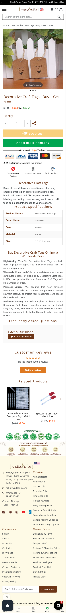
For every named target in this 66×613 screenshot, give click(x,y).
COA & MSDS (39, 571)
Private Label (39, 576)
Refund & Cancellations (45, 552)
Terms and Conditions (44, 557)
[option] (18, 405)
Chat (47, 611)
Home (6, 25)
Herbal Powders (41, 500)
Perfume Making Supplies (46, 524)
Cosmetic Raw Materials (45, 510)
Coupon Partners (11, 567)
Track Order (8, 557)
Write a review (33, 370)
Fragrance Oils (40, 495)
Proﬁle (61, 611)
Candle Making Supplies (45, 519)
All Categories (40, 476)
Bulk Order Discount (43, 538)
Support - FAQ (40, 543)
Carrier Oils (39, 486)
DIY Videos (7, 552)
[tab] (30, 90)
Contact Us (7, 548)
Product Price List (42, 567)
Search (5, 538)
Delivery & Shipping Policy (46, 548)
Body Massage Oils (42, 505)
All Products (39, 481)
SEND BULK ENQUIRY (32, 143)
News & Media (9, 562)
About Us (7, 543)
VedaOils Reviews (11, 576)
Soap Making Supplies (44, 514)
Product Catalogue (42, 562)
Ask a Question (22, 336)
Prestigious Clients (11, 571)
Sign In (5, 533)
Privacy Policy (9, 581)
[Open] (7, 605)
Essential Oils (40, 491)
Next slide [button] (60, 399)
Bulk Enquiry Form (42, 533)
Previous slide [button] (5, 399)
